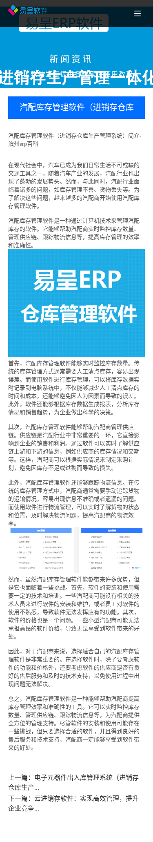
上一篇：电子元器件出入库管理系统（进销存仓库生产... (73, 782)
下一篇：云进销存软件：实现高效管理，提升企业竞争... (73, 803)
